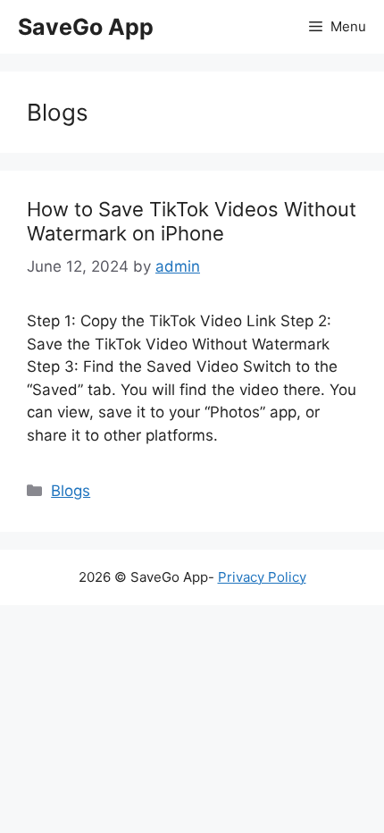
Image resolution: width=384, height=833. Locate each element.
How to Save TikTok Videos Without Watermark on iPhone (191, 221)
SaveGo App (86, 26)
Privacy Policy (262, 576)
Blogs (70, 491)
